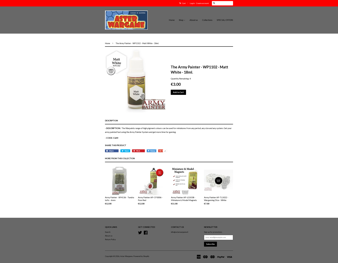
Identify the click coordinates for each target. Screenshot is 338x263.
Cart (184, 3)
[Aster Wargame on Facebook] (146, 232)
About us (194, 20)
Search (107, 232)
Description (111, 120)
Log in (192, 3)
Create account (202, 3)
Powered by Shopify (141, 256)
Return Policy (110, 239)
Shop (181, 20)
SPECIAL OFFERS (225, 20)
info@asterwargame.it (179, 232)
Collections (207, 20)
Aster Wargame (126, 256)
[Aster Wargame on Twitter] (140, 232)
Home (172, 20)
